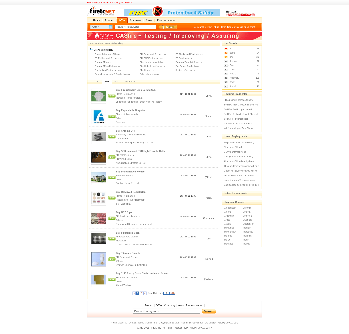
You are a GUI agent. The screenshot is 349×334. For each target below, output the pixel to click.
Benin (246, 240)
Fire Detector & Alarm (150, 66)
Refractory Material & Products (110, 74)
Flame (223, 27)
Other (118, 118)
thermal (233, 61)
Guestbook (197, 322)
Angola (246, 212)
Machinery (145, 70)
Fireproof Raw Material (106, 66)
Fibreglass (121, 240)
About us (122, 322)
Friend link (185, 322)
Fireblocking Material (150, 62)
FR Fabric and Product (151, 54)
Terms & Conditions (147, 322)
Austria (227, 224)
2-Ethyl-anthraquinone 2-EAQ (238, 156)
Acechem (120, 122)
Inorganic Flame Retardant (129, 98)
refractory (234, 78)
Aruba (227, 220)
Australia (247, 220)
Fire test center (194, 305)
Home (107, 43)
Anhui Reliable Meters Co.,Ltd (131, 163)
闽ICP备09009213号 (228, 322)
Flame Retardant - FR (105, 54)
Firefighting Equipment (106, 70)
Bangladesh (230, 232)
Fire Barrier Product (185, 66)
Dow (209, 27)
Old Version (210, 322)
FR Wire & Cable (124, 159)
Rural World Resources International (134, 224)
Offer (114, 43)
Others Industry (147, 74)
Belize (227, 240)
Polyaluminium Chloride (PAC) (239, 142)
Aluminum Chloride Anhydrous (239, 161)
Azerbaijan (248, 224)
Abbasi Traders (123, 285)
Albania (247, 208)
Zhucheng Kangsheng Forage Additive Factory (139, 102)
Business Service (183, 70)
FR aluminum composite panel (239, 100)
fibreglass (234, 86)
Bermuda (228, 244)
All (98, 81)
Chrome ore (122, 138)
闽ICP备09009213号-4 (201, 328)
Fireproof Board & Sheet (187, 62)
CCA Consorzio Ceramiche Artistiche (134, 244)
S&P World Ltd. (123, 204)
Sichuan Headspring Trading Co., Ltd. (134, 142)
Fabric (216, 27)
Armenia (247, 216)
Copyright (164, 322)
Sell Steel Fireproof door (236, 119)
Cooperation (130, 81)
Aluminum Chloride (233, 147)
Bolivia (246, 244)
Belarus (228, 236)
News (180, 305)
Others (119, 220)
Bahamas (229, 228)
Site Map (174, 322)
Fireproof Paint (102, 62)
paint (252, 27)
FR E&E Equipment (149, 58)
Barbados (248, 232)
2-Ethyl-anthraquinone (235, 152)
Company (169, 305)
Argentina (229, 216)
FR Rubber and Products (107, 58)
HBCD (233, 73)
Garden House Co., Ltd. (128, 183)
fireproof (231, 27)
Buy (121, 43)
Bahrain (247, 228)
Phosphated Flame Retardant (130, 200)
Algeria (227, 212)
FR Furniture (181, 58)
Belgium (247, 236)
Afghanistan (230, 208)
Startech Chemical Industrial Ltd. (132, 265)
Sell (116, 81)
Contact (132, 322)
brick (246, 27)
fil (230, 48)
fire (231, 57)
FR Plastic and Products (187, 54)
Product (149, 305)
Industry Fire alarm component (239, 175)
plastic (239, 27)
